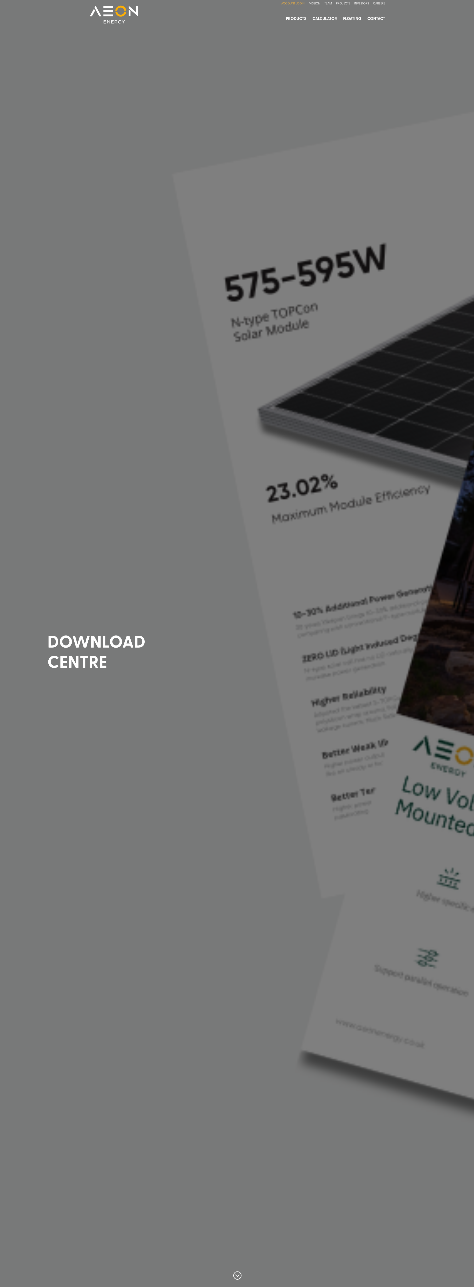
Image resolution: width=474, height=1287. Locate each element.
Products (296, 19)
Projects (343, 3)
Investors (361, 3)
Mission (314, 3)
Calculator (325, 19)
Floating (352, 19)
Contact (376, 19)
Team (328, 3)
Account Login (293, 3)
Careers (379, 3)
